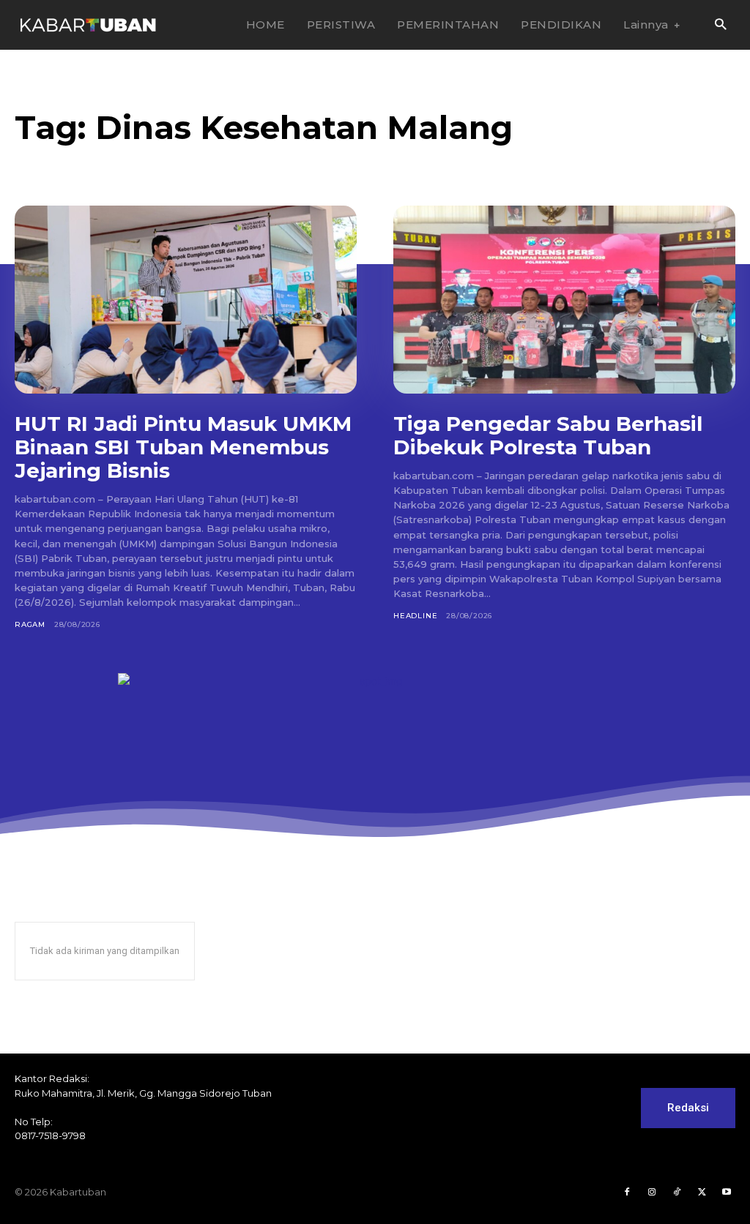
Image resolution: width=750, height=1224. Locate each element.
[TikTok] (677, 1192)
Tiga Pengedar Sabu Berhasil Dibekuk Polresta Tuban (547, 435)
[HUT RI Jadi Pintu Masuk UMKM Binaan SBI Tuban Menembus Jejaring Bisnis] (186, 300)
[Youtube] (726, 1192)
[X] (701, 1192)
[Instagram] (652, 1192)
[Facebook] (627, 1192)
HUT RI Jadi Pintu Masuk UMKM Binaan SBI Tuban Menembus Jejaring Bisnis (183, 447)
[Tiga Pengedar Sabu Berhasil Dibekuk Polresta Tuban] (564, 300)
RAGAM (30, 624)
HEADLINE (415, 615)
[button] (720, 25)
